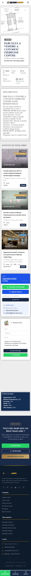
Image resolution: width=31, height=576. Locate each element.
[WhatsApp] (23, 487)
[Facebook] (3, 487)
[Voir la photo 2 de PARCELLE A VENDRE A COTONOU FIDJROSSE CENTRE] (15, 2)
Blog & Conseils (6, 511)
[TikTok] (19, 487)
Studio (5, 403)
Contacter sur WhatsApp (16, 287)
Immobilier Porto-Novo (8, 525)
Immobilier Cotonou (7, 522)
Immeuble (6, 401)
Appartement (7, 397)
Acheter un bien (6, 497)
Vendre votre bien (6, 503)
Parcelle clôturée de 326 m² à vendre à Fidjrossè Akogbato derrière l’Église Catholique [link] (12, 173)
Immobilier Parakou (7, 533)
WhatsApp (16, 355)
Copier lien (16, 299)
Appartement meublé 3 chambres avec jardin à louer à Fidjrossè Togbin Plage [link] (14, 255)
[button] (22, 165)
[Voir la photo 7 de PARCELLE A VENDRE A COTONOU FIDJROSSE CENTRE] (15, 473)
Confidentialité (18, 565)
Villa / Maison (7, 407)
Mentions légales (9, 565)
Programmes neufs (7, 506)
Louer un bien (6, 500)
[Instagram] (7, 487)
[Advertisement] (15, 376)
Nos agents (5, 508)
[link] (15, 158)
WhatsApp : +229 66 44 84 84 (11, 554)
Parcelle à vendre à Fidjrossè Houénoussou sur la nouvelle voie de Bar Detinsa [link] (14, 215)
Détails (23, 185)
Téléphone (16, 451)
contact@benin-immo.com (13, 313)
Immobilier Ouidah (7, 530)
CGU (24, 565)
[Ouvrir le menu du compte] (28, 2)
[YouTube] (15, 487)
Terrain (5, 405)
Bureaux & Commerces (10, 399)
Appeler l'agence (16, 292)
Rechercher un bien (15, 456)
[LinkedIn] (11, 487)
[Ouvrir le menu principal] (3, 2)
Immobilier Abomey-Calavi (9, 528)
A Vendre (8, 39)
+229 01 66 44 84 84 (11, 310)
